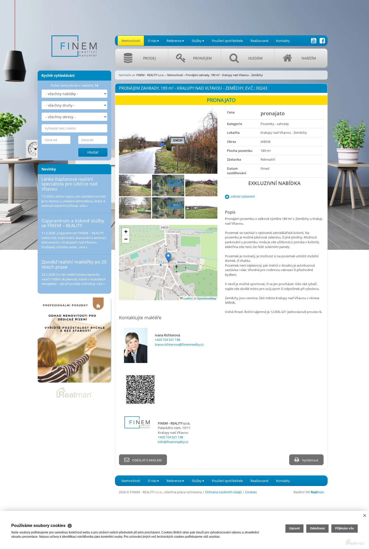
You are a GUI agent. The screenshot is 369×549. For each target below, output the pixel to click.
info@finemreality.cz (173, 442)
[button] (168, 257)
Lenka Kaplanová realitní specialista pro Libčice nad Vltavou (69, 184)
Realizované (259, 40)
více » (84, 205)
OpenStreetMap (206, 298)
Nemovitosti (130, 40)
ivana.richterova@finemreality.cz (179, 344)
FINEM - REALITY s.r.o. (150, 75)
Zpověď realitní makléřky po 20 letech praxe (73, 264)
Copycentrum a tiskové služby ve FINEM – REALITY (72, 223)
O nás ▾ (153, 40)
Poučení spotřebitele (227, 40)
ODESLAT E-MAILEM (146, 460)
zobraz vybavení (242, 196)
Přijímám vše (344, 528)
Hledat (92, 152)
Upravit (294, 528)
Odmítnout (317, 528)
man (317, 492)
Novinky (48, 169)
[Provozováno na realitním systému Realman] (74, 392)
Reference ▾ (175, 40)
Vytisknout (309, 460)
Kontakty (283, 40)
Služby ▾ (198, 40)
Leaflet (187, 298)
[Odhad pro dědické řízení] (74, 340)
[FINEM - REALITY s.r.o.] (74, 32)
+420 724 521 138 (167, 339)
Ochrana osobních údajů (223, 492)
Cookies (251, 492)
